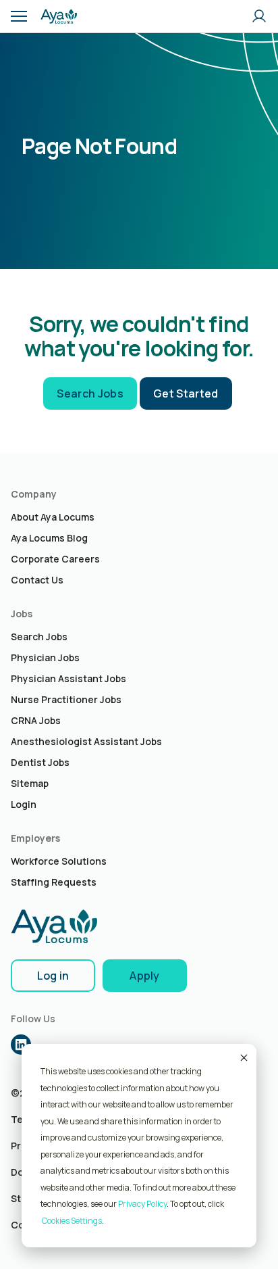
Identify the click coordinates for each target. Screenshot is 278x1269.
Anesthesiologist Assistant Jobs (86, 741)
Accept (243, 1057)
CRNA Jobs (36, 720)
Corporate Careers (55, 558)
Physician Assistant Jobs (68, 678)
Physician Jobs (45, 657)
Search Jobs (90, 393)
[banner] (58, 16)
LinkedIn (21, 1044)
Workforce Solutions (59, 861)
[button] (19, 16)
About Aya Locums (52, 516)
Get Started (186, 393)
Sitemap (30, 783)
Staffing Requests (53, 882)
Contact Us (37, 579)
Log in (53, 975)
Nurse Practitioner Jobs (66, 699)
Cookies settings (72, 1220)
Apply (145, 975)
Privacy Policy (142, 1204)
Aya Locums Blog (49, 537)
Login (23, 804)
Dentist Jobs (40, 762)
